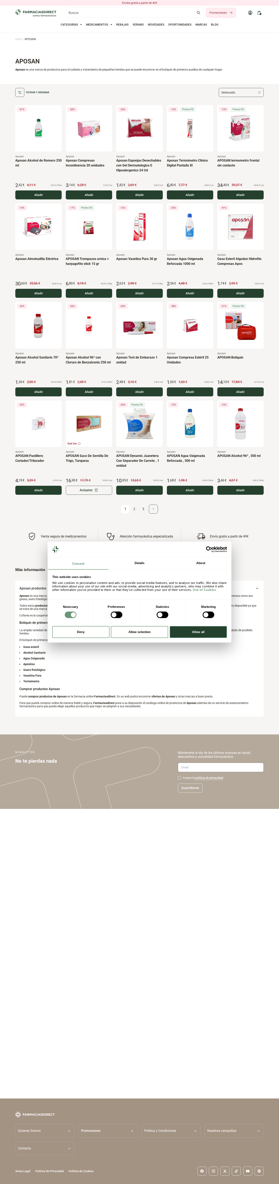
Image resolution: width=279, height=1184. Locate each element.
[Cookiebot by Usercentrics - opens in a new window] (209, 549)
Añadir (38, 195)
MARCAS (201, 24)
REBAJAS (122, 24)
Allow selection (139, 631)
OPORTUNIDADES (179, 24)
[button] (107, 1131)
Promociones (218, 12)
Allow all (198, 631)
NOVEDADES (156, 24)
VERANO (138, 24)
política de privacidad (209, 777)
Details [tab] (140, 562)
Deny (80, 631)
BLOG (215, 24)
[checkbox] (179, 777)
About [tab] (200, 562)
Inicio (18, 39)
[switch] (116, 615)
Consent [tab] (78, 563)
